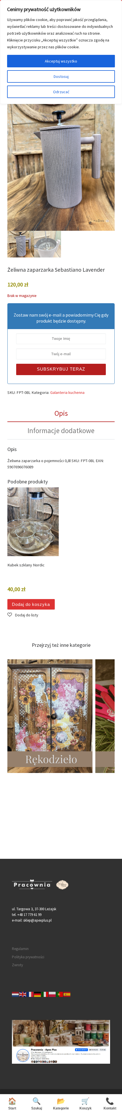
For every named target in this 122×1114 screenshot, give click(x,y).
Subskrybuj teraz (61, 369)
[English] (23, 994)
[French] (30, 994)
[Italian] (45, 994)
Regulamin (20, 948)
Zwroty (17, 965)
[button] (22, 615)
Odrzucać (61, 91)
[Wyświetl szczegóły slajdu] (75, 716)
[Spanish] (67, 994)
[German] (37, 994)
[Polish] (52, 994)
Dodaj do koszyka (31, 604)
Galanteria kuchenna (67, 392)
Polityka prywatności (28, 957)
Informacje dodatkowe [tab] (61, 430)
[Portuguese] (60, 994)
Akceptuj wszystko (61, 61)
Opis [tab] (61, 413)
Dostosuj (61, 76)
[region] (61, 52)
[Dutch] (15, 994)
